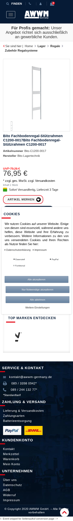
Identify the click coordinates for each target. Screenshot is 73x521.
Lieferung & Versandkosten (23, 410)
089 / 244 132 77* (23, 389)
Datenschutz (12, 485)
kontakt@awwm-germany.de (30, 377)
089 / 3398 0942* (23, 383)
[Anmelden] (41, 4)
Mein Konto (11, 464)
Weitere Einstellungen (37, 307)
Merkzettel (11, 454)
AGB (6, 490)
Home (29, 46)
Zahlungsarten (14, 415)
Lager (42, 46)
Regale (55, 46)
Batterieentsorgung (17, 421)
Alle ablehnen (37, 299)
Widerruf (9, 495)
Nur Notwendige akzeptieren (37, 289)
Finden (16, 3)
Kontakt (9, 449)
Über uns (10, 480)
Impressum (11, 500)
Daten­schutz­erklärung (18, 250)
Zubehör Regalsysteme (21, 50)
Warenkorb (11, 459)
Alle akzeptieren (36, 279)
